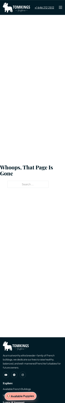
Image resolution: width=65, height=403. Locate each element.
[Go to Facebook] (14, 375)
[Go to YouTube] (6, 375)
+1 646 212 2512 (44, 7)
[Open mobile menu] (60, 7)
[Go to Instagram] (23, 375)
